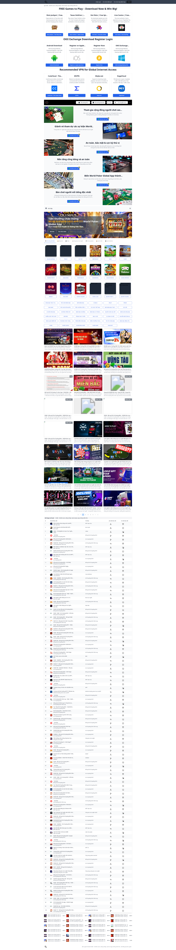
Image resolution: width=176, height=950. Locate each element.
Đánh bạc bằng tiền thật (126, 321)
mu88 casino (65, 325)
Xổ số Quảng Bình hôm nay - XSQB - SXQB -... (63, 593)
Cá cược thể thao (95, 307)
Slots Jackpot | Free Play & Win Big (54, 15)
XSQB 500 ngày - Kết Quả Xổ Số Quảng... (62, 718)
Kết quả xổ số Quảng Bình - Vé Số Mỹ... (62, 562)
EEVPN (76, 76)
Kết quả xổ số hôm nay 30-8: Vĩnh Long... (62, 714)
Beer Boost (95, 259)
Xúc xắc (125, 307)
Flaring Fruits (51, 277)
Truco (65, 259)
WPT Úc (55, 849)
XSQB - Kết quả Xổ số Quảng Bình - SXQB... (63, 625)
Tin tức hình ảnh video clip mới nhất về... (62, 886)
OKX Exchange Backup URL (122, 45)
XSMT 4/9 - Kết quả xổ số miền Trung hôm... (63, 621)
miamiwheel (95, 277)
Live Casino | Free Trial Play (121, 15)
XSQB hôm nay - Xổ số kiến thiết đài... (62, 906)
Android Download (54, 45)
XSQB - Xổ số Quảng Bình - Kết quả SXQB (62, 617)
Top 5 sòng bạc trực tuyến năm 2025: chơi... (63, 812)
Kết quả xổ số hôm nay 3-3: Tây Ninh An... (63, 703)
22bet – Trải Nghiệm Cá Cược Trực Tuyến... (63, 531)
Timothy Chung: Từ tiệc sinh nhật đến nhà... (63, 687)
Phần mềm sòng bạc (80, 321)
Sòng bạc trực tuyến (51, 302)
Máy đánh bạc (80, 302)
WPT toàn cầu (56, 524)
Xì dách (95, 302)
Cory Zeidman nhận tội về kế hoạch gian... (63, 574)
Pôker (125, 302)
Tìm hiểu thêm (62, 231)
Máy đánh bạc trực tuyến (111, 307)
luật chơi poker (56, 833)
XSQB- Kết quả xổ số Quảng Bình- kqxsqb (62, 835)
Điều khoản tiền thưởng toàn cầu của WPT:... (63, 554)
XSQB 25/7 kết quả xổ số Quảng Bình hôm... (63, 890)
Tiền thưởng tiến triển (81, 307)
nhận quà (98, 2)
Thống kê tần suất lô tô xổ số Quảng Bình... (63, 851)
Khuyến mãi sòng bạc (125, 316)
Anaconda (65, 277)
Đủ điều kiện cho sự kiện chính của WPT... (63, 675)
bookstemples (110, 277)
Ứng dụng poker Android (59, 856)
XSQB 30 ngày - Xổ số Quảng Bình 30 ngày (63, 570)
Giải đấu (66, 316)
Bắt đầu (52, 231)
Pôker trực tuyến (80, 316)
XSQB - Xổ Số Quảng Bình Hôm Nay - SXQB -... (63, 882)
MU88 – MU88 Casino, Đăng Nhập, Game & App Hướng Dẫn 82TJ (105, 946)
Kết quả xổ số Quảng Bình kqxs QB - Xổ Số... (63, 589)
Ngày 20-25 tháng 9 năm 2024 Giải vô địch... (63, 847)
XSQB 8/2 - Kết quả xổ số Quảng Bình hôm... (63, 585)
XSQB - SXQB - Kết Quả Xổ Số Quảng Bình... (63, 636)
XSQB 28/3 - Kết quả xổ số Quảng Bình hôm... (63, 543)
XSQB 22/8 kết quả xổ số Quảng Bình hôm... (63, 550)
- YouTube (55, 535)
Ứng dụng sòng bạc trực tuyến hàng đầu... (63, 871)
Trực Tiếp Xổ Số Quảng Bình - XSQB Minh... (63, 707)
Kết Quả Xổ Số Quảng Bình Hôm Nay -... (62, 726)
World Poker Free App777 (65, 221)
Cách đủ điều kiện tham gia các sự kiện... (62, 828)
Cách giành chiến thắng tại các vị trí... (62, 597)
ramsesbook (80, 277)
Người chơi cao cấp (110, 312)
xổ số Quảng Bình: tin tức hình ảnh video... (63, 582)
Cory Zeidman (56, 575)
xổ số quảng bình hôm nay (59, 544)
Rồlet (110, 302)
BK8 (54, 657)
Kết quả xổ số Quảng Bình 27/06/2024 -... (62, 804)
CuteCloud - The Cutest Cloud (54, 76)
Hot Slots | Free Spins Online (99, 15)
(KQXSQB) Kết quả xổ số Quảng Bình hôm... (63, 820)
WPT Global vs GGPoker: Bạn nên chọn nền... (63, 546)
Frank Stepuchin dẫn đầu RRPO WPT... (62, 527)
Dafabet (55, 759)
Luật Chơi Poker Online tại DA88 (60, 832)
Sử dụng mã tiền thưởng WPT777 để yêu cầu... (64, 691)
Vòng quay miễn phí (51, 321)
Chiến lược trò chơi (51, 316)
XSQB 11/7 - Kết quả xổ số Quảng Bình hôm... (63, 910)
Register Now (99, 45)
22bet (54, 532)
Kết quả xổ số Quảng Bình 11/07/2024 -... (62, 843)
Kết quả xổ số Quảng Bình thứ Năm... (62, 792)
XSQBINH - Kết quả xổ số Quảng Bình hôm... (63, 734)
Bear (110, 259)
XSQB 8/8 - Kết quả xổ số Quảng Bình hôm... (63, 628)
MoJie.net (99, 76)
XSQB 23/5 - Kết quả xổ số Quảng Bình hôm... (63, 863)
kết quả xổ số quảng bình (59, 536)
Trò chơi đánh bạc (66, 302)
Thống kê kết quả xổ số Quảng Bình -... (62, 769)
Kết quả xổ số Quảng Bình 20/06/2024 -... (62, 644)
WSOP (54, 755)
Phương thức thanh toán (66, 321)
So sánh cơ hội (110, 316)
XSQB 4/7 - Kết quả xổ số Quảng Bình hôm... (63, 664)
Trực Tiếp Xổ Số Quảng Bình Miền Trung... (63, 785)
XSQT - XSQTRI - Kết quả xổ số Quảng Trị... (63, 867)
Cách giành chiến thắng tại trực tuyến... (62, 605)
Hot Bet (81, 259)
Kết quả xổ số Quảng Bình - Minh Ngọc (62, 652)
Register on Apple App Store (77, 45)
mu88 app (110, 325)
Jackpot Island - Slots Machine (126, 296)
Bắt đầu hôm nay (102, 119)
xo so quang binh (57, 540)
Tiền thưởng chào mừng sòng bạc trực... (62, 738)
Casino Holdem (81, 296)
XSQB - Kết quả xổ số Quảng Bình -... (61, 601)
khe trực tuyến (56, 599)
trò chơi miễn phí (107, 2)
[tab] (50, 241)
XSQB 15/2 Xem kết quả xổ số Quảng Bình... (63, 609)
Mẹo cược (95, 316)
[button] (80, 515)
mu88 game (95, 325)
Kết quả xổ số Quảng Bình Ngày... (61, 566)
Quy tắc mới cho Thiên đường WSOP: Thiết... (63, 753)
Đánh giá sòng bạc (125, 312)
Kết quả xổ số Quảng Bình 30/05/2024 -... (62, 539)
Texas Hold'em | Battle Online (76, 15)
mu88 (51, 325)
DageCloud (121, 76)
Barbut (51, 296)
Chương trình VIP (65, 312)
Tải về (129, 2)
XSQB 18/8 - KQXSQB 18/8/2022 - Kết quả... (63, 668)
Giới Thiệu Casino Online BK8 (60, 656)
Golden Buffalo (51, 259)
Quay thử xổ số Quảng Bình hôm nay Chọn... (63, 648)
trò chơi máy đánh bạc (120, 2)
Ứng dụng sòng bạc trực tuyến (60, 872)
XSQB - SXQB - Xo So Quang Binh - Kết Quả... (63, 613)
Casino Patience (125, 277)
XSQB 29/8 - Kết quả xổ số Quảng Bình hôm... (63, 640)
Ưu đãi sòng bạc (51, 312)
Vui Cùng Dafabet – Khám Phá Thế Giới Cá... (63, 757)
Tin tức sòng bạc (110, 321)
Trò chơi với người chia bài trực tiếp (66, 307)
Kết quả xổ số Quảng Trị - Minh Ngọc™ (62, 742)
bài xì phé (55, 528)
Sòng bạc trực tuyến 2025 (59, 813)
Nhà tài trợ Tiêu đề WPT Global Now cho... (63, 679)
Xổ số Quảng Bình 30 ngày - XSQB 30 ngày (63, 902)
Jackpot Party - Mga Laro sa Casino (111, 296)
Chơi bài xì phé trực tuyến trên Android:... (63, 855)
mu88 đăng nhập (80, 325)
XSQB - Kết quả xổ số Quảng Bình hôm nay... (63, 632)
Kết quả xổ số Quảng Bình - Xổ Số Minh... (62, 875)
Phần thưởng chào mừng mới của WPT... (62, 523)
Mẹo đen (55, 606)
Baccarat (65, 296)
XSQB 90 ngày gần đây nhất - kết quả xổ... (63, 878)
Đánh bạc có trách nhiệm (96, 312)
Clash (125, 259)
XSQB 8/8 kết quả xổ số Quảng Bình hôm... (63, 730)
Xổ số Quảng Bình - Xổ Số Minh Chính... (62, 710)
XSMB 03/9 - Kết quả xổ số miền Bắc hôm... (63, 894)
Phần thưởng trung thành (96, 321)
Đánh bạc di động (80, 312)
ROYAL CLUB (95, 296)
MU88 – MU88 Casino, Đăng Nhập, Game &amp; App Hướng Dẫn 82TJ (61, 5)
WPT (54, 688)
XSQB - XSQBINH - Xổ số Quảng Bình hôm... (63, 578)
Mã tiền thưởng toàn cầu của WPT (61, 692)
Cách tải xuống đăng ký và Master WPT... (62, 808)
